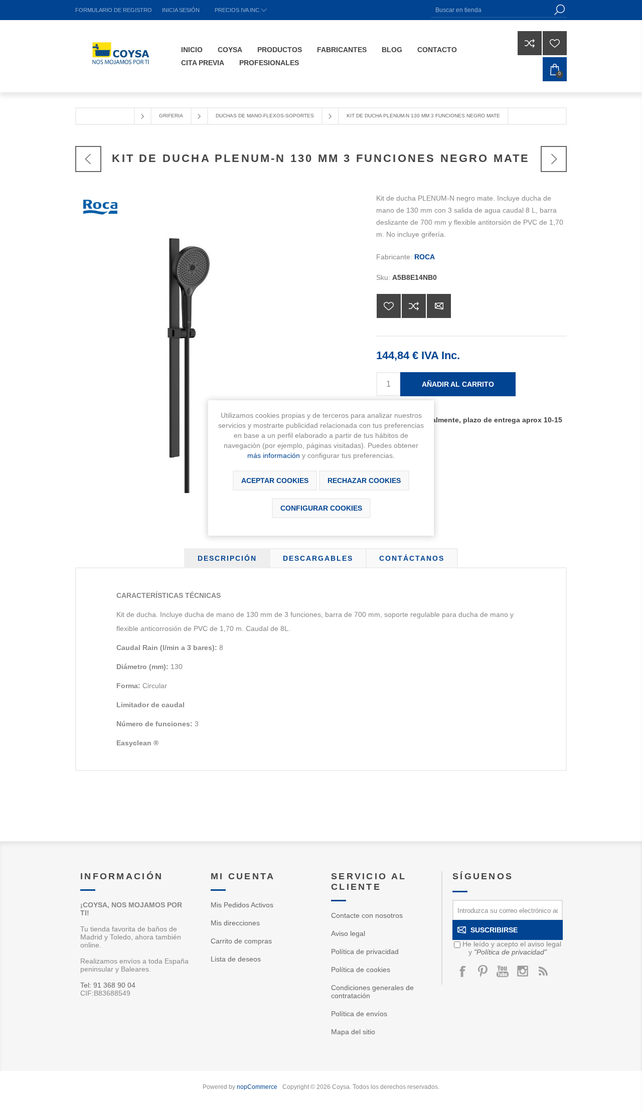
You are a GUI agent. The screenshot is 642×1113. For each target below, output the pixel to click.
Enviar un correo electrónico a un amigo (439, 306)
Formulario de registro (113, 10)
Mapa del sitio (353, 1032)
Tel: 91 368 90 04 (107, 985)
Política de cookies (360, 970)
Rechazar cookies (364, 480)
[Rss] (543, 971)
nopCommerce (257, 1086)
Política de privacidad (365, 951)
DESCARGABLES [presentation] (318, 558)
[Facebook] (462, 971)
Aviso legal (348, 933)
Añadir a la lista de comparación (414, 306)
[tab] (227, 558)
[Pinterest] (482, 971)
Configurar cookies (321, 508)
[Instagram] (523, 971)
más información (273, 455)
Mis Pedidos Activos (242, 905)
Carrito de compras (241, 941)
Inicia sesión (181, 10)
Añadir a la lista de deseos (389, 306)
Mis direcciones (235, 923)
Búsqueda (559, 10)
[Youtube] (503, 971)
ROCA (424, 257)
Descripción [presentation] (227, 558)
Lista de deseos (236, 959)
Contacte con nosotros (367, 915)
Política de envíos (359, 1014)
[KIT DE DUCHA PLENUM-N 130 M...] (88, 159)
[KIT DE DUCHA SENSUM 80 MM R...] (554, 159)
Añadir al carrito (458, 384)
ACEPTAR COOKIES (274, 480)
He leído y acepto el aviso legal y (511, 948)
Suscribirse (494, 930)
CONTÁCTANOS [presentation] (411, 558)
